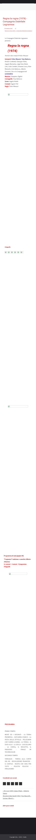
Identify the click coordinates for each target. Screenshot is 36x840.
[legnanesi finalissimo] (22, 324)
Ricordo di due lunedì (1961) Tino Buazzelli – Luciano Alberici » (17, 797)
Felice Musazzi (16, 59)
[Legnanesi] (19, 324)
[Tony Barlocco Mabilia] (9, 324)
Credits (24, 837)
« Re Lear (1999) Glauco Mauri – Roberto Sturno (16, 792)
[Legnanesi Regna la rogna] (18, 645)
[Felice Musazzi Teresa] (6, 324)
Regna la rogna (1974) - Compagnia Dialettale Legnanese (18, 30)
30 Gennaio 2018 (8, 28)
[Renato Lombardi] (12, 324)
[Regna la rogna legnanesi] (18, 166)
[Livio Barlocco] (15, 324)
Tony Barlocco (26, 59)
